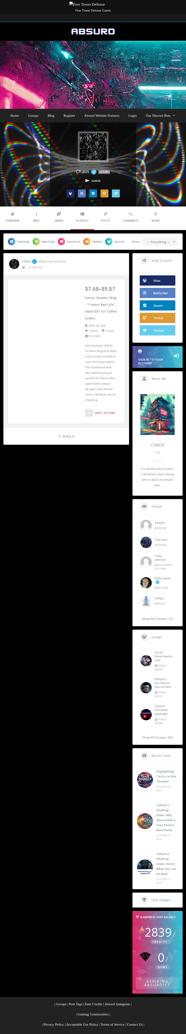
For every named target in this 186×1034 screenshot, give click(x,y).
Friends (97, 241)
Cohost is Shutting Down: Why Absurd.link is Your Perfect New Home (166, 817)
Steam (158, 305)
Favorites (74, 241)
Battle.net (160, 293)
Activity (82, 221)
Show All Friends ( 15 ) (157, 619)
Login (132, 115)
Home (14, 115)
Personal (23, 241)
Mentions (48, 241)
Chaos (27, 261)
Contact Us (135, 1024)
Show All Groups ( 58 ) (157, 737)
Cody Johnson (160, 558)
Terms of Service (113, 1024)
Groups (33, 115)
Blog (51, 115)
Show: (135, 241)
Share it (68, 436)
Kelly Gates (162, 578)
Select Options (105, 413)
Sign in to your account (150, 361)
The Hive (160, 540)
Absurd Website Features (101, 115)
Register (69, 115)
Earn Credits (93, 1004)
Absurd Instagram (117, 1004)
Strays (93, 331)
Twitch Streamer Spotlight (161, 710)
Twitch (158, 318)
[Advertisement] (93, 75)
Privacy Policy (54, 1024)
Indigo (159, 598)
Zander (159, 523)
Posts (105, 221)
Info (36, 221)
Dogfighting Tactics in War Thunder (166, 776)
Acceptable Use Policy (82, 1024)
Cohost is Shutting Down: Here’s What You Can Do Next (166, 864)
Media (59, 221)
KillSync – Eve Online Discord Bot (162, 683)
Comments (130, 221)
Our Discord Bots (158, 115)
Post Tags (75, 1004)
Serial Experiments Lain (163, 656)
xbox (156, 281)
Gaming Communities (93, 1014)
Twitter (158, 330)
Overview (12, 221)
